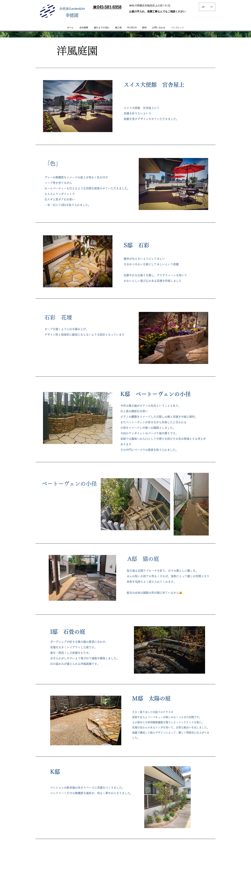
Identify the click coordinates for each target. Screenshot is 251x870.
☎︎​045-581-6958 (107, 6)
